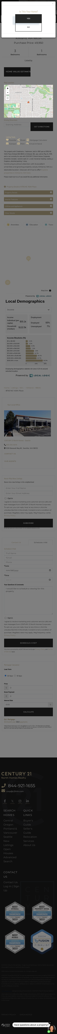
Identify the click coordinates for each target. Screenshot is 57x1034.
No (28, 27)
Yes (28, 18)
